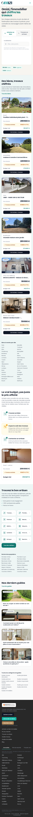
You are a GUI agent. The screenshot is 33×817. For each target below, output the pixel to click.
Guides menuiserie (22, 679)
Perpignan (20, 374)
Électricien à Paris (6, 561)
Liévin (3, 773)
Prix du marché (6, 731)
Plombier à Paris (6, 557)
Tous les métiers (8, 545)
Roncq (19, 804)
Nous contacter (15, 813)
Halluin (19, 791)
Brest (3, 370)
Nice (3, 349)
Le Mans (4, 368)
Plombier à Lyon (21, 557)
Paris (3, 345)
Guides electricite (22, 687)
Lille (18, 353)
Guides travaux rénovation (6, 676)
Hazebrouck (5, 786)
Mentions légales (24, 813)
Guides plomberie (22, 675)
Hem (18, 796)
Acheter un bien (10, 33)
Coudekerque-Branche (23, 781)
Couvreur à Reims (7, 571)
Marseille (19, 345)
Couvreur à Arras (22, 571)
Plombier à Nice (21, 559)
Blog (3, 742)
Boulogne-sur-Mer (22, 763)
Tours (18, 370)
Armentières (20, 778)
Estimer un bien (8, 714)
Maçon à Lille (20, 567)
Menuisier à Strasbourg (8, 569)
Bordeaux (4, 353)
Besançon (4, 378)
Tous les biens (6, 94)
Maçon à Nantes (6, 567)
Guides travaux (6, 737)
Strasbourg (5, 351)
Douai (3, 765)
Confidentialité (17, 815)
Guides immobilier (7, 739)
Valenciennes (5, 763)
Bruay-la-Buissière (7, 781)
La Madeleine (5, 783)
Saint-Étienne (21, 358)
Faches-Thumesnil (7, 796)
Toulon (3, 360)
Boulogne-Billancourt (7, 376)
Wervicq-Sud (21, 801)
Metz (18, 376)
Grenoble (19, 360)
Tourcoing (5, 757)
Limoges (19, 372)
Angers (19, 362)
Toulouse (19, 347)
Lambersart (5, 776)
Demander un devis (9, 719)
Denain (4, 791)
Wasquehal (5, 794)
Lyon (3, 347)
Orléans (19, 378)
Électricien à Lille (6, 563)
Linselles (4, 801)
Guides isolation (6, 685)
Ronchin (19, 794)
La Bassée (4, 804)
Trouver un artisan (24, 33)
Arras (18, 765)
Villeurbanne (5, 364)
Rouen (3, 381)
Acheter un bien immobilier (9, 729)
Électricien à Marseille (23, 561)
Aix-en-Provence (22, 366)
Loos (18, 786)
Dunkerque (20, 757)
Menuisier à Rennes (22, 569)
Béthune (4, 778)
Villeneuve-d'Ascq (7, 760)
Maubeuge (20, 773)
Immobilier (6, 747)
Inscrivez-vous (8, 723)
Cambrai (19, 770)
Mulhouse (20, 381)
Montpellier (20, 351)
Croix (18, 788)
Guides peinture (6, 679)
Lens (18, 768)
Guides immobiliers (7, 690)
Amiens (4, 372)
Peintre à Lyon (21, 563)
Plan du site (7, 813)
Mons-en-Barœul (22, 783)
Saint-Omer (20, 799)
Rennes (4, 355)
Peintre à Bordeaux (22, 565)
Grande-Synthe (6, 788)
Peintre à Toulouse (7, 565)
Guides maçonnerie (22, 681)
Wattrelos (4, 768)
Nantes (19, 349)
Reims (19, 355)
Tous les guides (7, 586)
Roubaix (19, 755)
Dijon (3, 362)
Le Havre (4, 358)
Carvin (4, 799)
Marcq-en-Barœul (7, 770)
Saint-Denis (20, 364)
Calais (19, 760)
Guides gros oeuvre (22, 685)
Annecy (4, 374)
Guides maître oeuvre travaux (8, 682)
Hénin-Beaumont (22, 776)
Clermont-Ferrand (22, 368)
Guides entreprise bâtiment (6, 687)
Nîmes (3, 366)
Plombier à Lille (6, 559)
